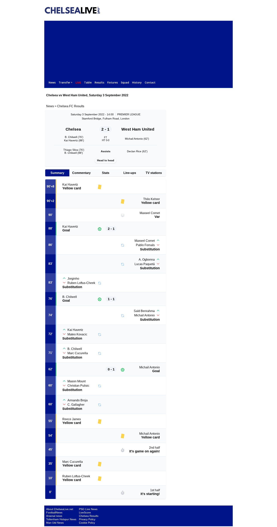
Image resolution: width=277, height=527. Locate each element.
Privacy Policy (87, 519)
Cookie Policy (87, 522)
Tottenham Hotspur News (61, 519)
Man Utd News (55, 522)
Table (88, 82)
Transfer (66, 82)
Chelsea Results (88, 515)
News (52, 82)
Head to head (105, 160)
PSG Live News (88, 509)
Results (99, 82)
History (137, 82)
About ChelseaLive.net (59, 509)
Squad (125, 82)
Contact (150, 82)
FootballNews (54, 512)
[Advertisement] (138, 49)
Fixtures (112, 82)
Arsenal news (54, 515)
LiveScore (85, 512)
